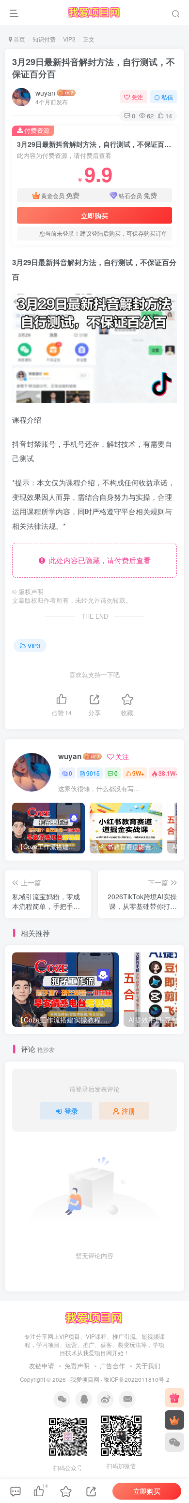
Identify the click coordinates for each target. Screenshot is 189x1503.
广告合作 (112, 1365)
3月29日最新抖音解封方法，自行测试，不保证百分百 (93, 68)
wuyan (45, 93)
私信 (167, 97)
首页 (18, 39)
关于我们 (147, 1365)
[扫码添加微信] (174, 1442)
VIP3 (69, 39)
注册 (128, 1111)
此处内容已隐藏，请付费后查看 (98, 560)
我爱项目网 (84, 1379)
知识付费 (44, 39)
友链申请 (41, 1365)
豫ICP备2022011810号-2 (137, 1379)
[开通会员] (174, 1420)
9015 (93, 773)
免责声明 (77, 1365)
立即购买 (94, 215)
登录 (71, 1111)
